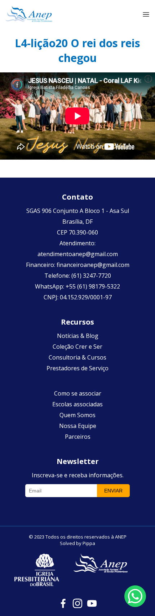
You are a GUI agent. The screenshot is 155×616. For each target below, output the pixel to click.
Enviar (113, 491)
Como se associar (77, 393)
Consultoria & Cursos (77, 357)
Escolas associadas (77, 404)
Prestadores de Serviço (77, 368)
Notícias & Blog (77, 336)
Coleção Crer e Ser (77, 347)
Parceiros (77, 437)
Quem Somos (77, 415)
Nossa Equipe (77, 426)
